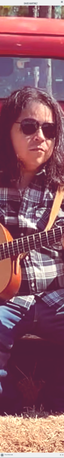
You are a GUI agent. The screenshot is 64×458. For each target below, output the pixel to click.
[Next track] (62, 455)
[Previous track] (60, 455)
